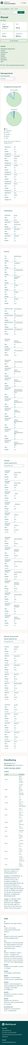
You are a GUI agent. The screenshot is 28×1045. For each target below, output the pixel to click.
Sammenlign (15, 40)
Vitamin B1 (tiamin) (18, 538)
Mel (12, 8)
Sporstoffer (3, 57)
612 (14, 149)
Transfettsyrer (17, 263)
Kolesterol (16, 298)
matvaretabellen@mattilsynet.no (9, 1042)
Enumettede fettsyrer (18, 270)
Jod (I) (15, 741)
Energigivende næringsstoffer (8, 48)
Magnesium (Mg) (17, 683)
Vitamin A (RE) (17, 482)
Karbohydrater (4, 52)
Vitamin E (16, 525)
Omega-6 (16, 292)
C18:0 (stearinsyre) (18, 329)
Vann (15, 192)
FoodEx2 (6, 876)
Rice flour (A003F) (15, 768)
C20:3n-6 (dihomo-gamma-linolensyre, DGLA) (18, 391)
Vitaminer (3, 54)
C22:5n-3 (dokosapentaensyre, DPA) (18, 432)
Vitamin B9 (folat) (18, 594)
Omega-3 (16, 285)
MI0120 (15, 649)
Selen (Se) (16, 723)
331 (14, 217)
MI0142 (15, 195)
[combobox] (9, 12)
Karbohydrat (17, 156)
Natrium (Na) (17, 665)
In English (23, 3)
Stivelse (15, 215)
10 (14, 373)
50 (14, 185)
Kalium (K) (16, 674)
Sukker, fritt (16, 235)
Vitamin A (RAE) (17, 472)
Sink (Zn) (16, 714)
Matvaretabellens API (6, 1030)
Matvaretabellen (10, 3)
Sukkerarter (16, 222)
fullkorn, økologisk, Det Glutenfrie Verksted (15, 65)
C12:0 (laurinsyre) (18, 308)
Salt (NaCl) (16, 646)
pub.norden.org (18, 962)
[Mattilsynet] (9, 1024)
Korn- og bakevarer (5, 8)
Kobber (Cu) (16, 732)
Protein (15, 174)
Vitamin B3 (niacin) (18, 561)
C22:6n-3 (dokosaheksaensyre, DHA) (18, 444)
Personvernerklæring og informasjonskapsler (12, 1034)
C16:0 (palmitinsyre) (18, 322)
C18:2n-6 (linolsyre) (18, 361)
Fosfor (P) (16, 692)
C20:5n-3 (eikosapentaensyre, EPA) (18, 421)
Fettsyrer (3, 50)
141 (14, 258)
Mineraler (3, 56)
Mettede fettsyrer (17, 256)
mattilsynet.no (5, 1036)
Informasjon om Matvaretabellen (9, 1032)
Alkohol (15, 183)
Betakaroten (17, 504)
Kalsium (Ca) (17, 656)
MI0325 (15, 474)
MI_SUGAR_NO (17, 224)
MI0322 (15, 485)
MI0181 (15, 158)
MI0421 (15, 574)
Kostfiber (16, 165)
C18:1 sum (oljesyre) (18, 350)
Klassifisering (4, 59)
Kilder (2, 61)
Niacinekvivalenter (18, 572)
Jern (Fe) (16, 704)
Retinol (16, 493)
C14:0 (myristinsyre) (18, 315)
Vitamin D (16, 514)
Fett (15, 147)
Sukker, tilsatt (17, 229)
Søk (21, 12)
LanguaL (6, 899)
